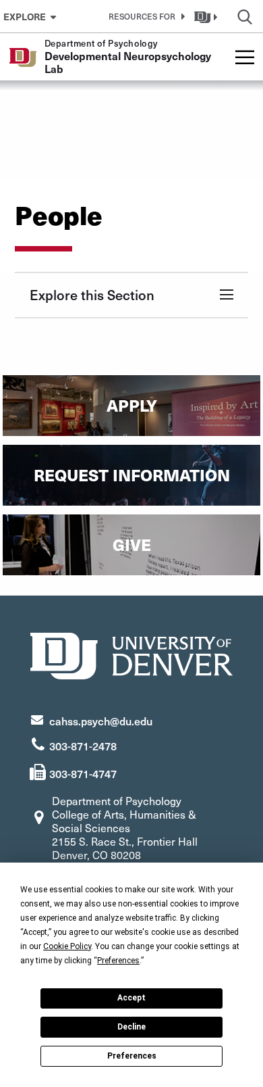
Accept (131, 998)
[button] (144, 16)
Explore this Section (92, 294)
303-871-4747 (83, 773)
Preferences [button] (118, 960)
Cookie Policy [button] (67, 946)
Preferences (131, 1056)
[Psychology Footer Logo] (131, 654)
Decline (131, 1027)
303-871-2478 (83, 745)
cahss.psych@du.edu (100, 720)
